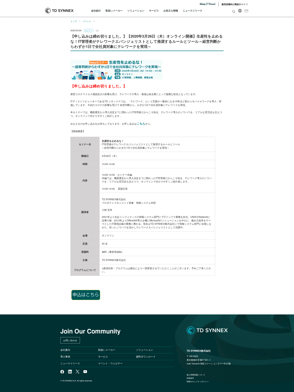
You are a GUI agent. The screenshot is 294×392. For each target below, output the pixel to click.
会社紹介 (96, 10)
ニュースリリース (192, 10)
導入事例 (65, 356)
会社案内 (65, 350)
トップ (73, 21)
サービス (154, 10)
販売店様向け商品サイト (233, 4)
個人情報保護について (196, 374)
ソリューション (135, 10)
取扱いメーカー (114, 10)
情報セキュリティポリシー (198, 381)
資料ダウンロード (146, 356)
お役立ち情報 (170, 10)
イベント (87, 21)
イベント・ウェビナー (110, 363)
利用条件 (190, 378)
